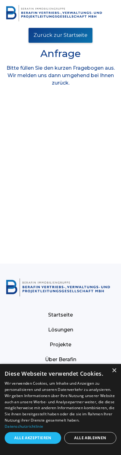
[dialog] (60, 409)
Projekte (60, 345)
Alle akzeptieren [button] (32, 437)
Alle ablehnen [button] (90, 437)
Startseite (60, 315)
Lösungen (60, 330)
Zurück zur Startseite (60, 35)
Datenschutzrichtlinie (24, 426)
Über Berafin (60, 359)
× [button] (114, 370)
